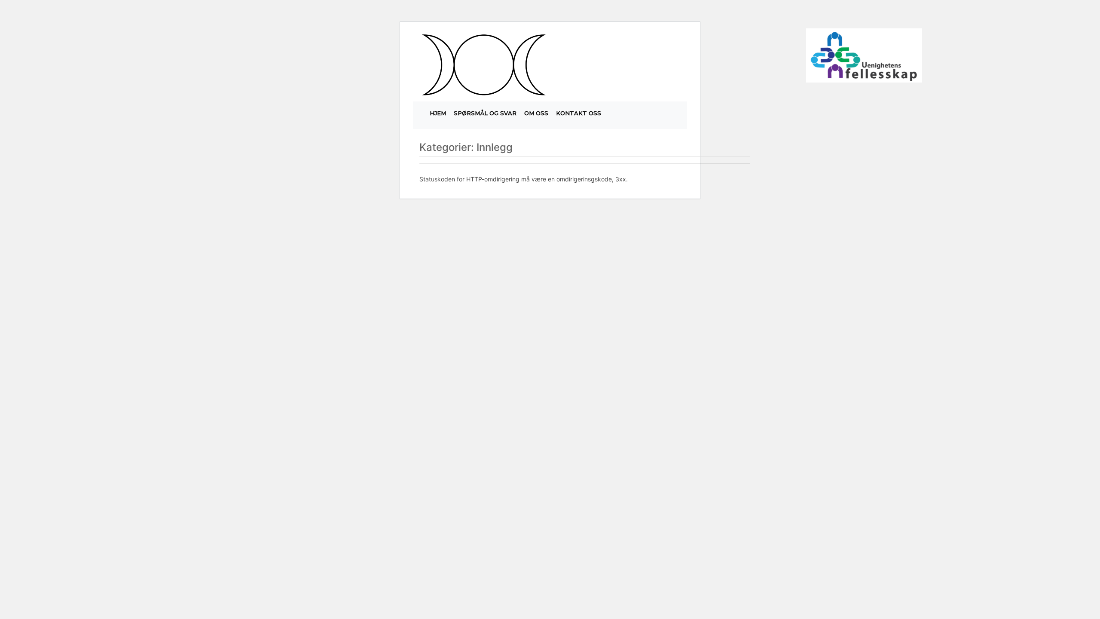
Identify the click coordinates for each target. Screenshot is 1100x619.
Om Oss (536, 113)
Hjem (438, 113)
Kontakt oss (578, 113)
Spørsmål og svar (485, 113)
